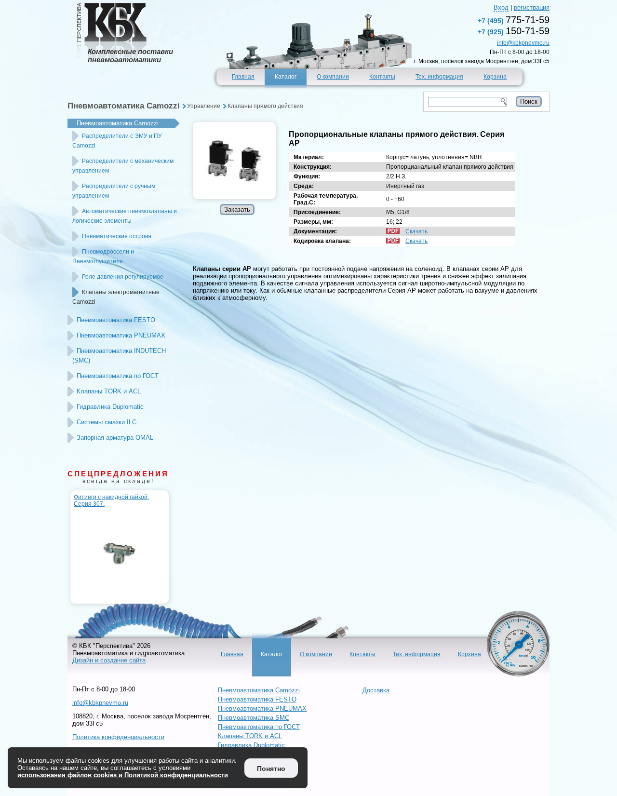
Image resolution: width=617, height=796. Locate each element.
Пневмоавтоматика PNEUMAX (121, 335)
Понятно (271, 768)
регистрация (532, 7)
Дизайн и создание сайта (109, 660)
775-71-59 (514, 19)
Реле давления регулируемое (122, 276)
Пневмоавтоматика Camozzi (123, 105)
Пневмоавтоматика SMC (253, 717)
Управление (203, 106)
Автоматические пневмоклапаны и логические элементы (124, 216)
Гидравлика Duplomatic (110, 406)
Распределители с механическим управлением (123, 166)
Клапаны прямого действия (265, 106)
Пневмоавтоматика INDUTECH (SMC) (119, 355)
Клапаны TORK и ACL (109, 391)
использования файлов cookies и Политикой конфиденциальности (122, 775)
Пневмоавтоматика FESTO (116, 320)
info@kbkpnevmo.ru (523, 43)
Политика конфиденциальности (118, 737)
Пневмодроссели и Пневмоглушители (103, 256)
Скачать (416, 231)
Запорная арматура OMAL (115, 437)
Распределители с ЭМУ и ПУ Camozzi (117, 141)
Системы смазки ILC (106, 422)
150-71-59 (514, 31)
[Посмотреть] (234, 160)
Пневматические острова (116, 236)
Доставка (375, 690)
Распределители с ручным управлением (113, 191)
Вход (501, 7)
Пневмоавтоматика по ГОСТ (118, 375)
